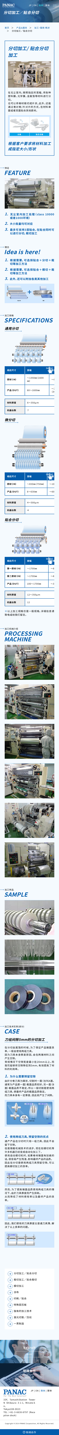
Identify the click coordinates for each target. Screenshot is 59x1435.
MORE (29, 1354)
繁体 (47, 5)
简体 (41, 5)
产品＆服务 (21, 27)
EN (35, 5)
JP (30, 5)
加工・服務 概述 (42, 27)
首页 (7, 27)
